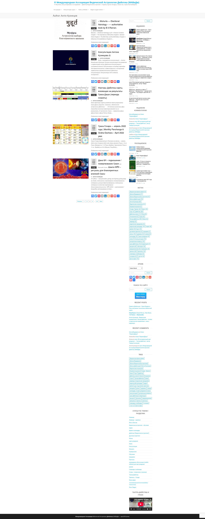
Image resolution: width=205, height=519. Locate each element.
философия (134, 259)
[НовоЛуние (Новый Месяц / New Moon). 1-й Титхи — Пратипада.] (132, 40)
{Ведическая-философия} (138, 191)
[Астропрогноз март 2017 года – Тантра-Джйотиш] (132, 180)
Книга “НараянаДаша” (142, 119)
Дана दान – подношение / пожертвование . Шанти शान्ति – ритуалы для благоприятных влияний (106, 167)
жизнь (132, 234)
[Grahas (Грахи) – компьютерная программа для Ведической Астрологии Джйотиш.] (132, 148)
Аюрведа (131, 417)
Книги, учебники (83, 9)
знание (148, 234)
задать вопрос (140, 295)
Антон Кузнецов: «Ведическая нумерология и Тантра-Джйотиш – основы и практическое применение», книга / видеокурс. (140, 48)
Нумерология (132, 451)
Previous (79, 201)
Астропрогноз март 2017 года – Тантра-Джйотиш (144, 180)
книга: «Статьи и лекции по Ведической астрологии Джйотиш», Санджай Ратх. (143, 162)
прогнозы (141, 251)
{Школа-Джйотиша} (136, 199)
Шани (145, 219)
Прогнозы (131, 459)
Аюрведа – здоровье (135, 420)
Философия (132, 480)
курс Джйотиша (135, 244)
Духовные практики (134, 436)
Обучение (132, 454)
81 (136, 153)
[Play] (131, 509)
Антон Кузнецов (135, 201)
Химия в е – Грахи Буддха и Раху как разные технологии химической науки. (143, 32)
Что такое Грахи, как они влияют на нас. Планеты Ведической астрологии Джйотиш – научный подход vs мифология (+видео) (140, 76)
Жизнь (131, 438)
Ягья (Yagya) (132, 487)
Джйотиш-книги (135, 214)
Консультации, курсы (69, 9)
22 (143, 157)
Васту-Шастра (133, 422)
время (132, 229)
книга (132, 239)
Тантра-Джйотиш (135, 219)
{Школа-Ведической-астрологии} (140, 196)
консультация (141, 239)
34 (97, 201)
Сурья (141, 216)
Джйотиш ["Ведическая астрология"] (139, 433)
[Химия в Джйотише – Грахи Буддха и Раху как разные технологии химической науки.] (132, 31)
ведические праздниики (137, 224)
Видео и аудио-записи (97, 9)
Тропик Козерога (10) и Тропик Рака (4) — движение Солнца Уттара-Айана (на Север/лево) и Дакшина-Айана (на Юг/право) (140, 58)
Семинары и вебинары (135, 469)
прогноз (133, 251)
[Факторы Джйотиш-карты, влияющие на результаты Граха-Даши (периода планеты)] (71, 93)
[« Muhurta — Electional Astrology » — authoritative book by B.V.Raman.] (71, 29)
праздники (132, 457)
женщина (146, 231)
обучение (141, 246)
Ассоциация (57, 9)
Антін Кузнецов (97, 31)
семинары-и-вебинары (137, 254)
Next (101, 201)
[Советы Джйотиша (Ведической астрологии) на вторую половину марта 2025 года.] (132, 67)
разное (131, 467)
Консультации (133, 446)
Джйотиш (139, 211)
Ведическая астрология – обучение (139, 425)
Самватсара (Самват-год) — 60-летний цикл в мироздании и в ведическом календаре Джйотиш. (144, 173)
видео (148, 226)
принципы (145, 249)
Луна (144, 214)
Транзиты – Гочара (134, 477)
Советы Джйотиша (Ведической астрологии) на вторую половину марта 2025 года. (144, 68)
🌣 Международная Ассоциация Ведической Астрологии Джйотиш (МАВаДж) (96, 2)
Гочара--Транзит (135, 209)
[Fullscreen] (150, 509)
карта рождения (144, 236)
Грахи (144, 209)
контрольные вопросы (137, 241)
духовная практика (136, 231)
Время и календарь (134, 430)
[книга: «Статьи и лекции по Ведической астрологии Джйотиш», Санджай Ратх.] (132, 165)
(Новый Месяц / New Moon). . (144, 40)
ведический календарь (137, 226)
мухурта (133, 246)
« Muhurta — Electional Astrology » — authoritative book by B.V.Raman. (110, 24)
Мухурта (131, 449)
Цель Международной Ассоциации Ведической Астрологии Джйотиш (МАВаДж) (140, 130)
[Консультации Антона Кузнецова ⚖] (71, 60)
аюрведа (133, 221)
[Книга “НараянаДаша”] (132, 157)
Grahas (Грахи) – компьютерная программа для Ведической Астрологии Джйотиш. (143, 149)
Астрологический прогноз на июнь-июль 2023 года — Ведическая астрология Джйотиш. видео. (139, 99)
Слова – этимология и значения (138, 472)
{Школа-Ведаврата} (136, 194)
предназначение (135, 249)
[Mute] (147, 509)
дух (139, 229)
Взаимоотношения (136, 206)
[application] (140, 504)
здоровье (140, 234)
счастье (141, 256)
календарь (133, 236)
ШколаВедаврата (134, 114)
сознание (133, 256)
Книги (130, 443)
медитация (146, 244)
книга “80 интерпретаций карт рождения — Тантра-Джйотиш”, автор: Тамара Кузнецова (140, 83)
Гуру (132, 211)
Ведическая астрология (137, 204)
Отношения (134, 216)
